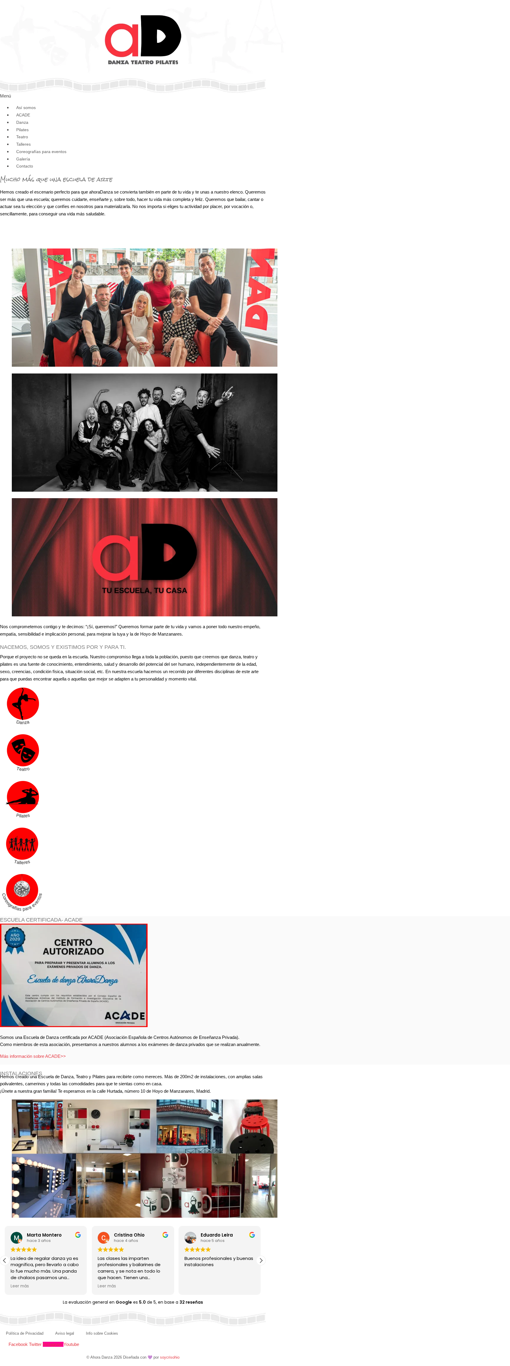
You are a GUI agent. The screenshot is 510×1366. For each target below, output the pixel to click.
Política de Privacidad (24, 1333)
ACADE (23, 115)
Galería (23, 159)
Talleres (23, 144)
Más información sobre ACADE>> (33, 1056)
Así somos (26, 107)
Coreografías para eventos (41, 151)
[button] (260, 1260)
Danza (22, 122)
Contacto (24, 166)
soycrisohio (169, 1357)
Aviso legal (64, 1333)
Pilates (22, 129)
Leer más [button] (20, 1286)
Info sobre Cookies (102, 1333)
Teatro (22, 136)
